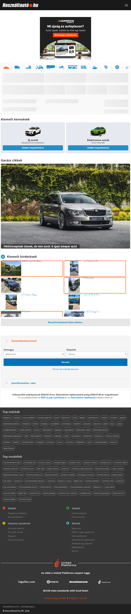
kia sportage (10, 487)
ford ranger (49, 493)
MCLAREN (69, 430)
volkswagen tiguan (80, 487)
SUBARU (40, 442)
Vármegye (9, 349)
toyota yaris (121, 462)
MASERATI (47, 430)
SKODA (7, 442)
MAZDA (58, 430)
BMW (82, 417)
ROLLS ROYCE (113, 436)
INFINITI (77, 424)
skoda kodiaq (92, 481)
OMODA (57, 436)
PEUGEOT (76, 436)
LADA (119, 424)
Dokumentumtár (16, 539)
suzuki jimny (10, 499)
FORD (35, 424)
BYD (75, 417)
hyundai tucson (85, 475)
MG (26, 436)
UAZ (89, 442)
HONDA (44, 424)
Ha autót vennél (15, 532)
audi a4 (18, 481)
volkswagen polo (28, 487)
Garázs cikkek (11, 160)
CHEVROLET (93, 417)
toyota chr (107, 481)
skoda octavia (10, 469)
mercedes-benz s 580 (13, 475)
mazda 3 (97, 487)
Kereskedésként (15, 516)
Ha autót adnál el (16, 528)
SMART (16, 442)
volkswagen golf (12, 462)
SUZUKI (50, 442)
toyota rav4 (103, 475)
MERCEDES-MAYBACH (12, 436)
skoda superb (67, 475)
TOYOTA (69, 442)
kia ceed (7, 481)
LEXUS (37, 430)
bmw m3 (22, 493)
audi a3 (65, 469)
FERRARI (26, 424)
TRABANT (80, 442)
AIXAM (17, 417)
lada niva (109, 487)
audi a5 (120, 481)
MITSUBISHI (36, 436)
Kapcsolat (76, 528)
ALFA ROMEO (28, 417)
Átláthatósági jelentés (82, 543)
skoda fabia (60, 462)
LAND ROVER (25, 430)
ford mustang (102, 469)
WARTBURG (9, 448)
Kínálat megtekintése (33, 148)
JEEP (105, 424)
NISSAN (48, 436)
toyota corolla (34, 475)
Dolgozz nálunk (78, 598)
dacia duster (51, 475)
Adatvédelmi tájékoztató (83, 397)
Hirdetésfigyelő (79, 513)
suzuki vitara (90, 462)
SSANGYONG (27, 442)
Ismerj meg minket (55, 598)
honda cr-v (105, 462)
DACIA (122, 417)
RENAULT (99, 436)
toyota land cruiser (82, 469)
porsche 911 (118, 493)
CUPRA (114, 417)
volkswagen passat (34, 481)
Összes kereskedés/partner (66, 369)
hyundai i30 (29, 462)
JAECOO (97, 424)
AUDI (57, 417)
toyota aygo (25, 499)
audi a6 (51, 481)
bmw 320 (78, 481)
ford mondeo (60, 487)
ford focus (52, 469)
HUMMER (55, 424)
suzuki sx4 (35, 493)
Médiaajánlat (78, 547)
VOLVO (113, 442)
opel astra (117, 469)
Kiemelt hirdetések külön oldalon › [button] (65, 322)
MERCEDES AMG (83, 430)
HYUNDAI (66, 424)
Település (71, 349)
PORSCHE (88, 436)
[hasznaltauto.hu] (19, 5)
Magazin (12, 536)
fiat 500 (40, 469)
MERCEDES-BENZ (100, 430)
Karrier (75, 551)
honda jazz (85, 493)
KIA (112, 424)
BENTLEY (66, 417)
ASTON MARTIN (44, 417)
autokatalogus (28, 606)
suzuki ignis (9, 493)
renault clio (64, 481)
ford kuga (117, 475)
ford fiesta (45, 487)
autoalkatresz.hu (11, 606)
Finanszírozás (78, 516)
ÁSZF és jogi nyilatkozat (53, 397)
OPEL (66, 436)
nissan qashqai (101, 493)
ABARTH (7, 417)
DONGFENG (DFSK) (11, 424)
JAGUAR (87, 424)
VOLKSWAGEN (101, 442)
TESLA (59, 442)
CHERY (104, 417)
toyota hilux (27, 469)
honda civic (74, 462)
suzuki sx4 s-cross (68, 493)
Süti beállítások (79, 536)
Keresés (65, 362)
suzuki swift (45, 462)
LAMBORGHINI (10, 430)
